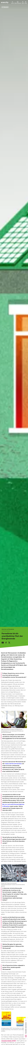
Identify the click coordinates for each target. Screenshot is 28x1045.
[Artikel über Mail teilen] (3, 643)
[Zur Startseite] (4, 2)
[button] (26, 1020)
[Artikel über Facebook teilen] (6, 643)
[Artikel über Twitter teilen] (9, 643)
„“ (8, 1041)
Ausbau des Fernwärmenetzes (13, 763)
